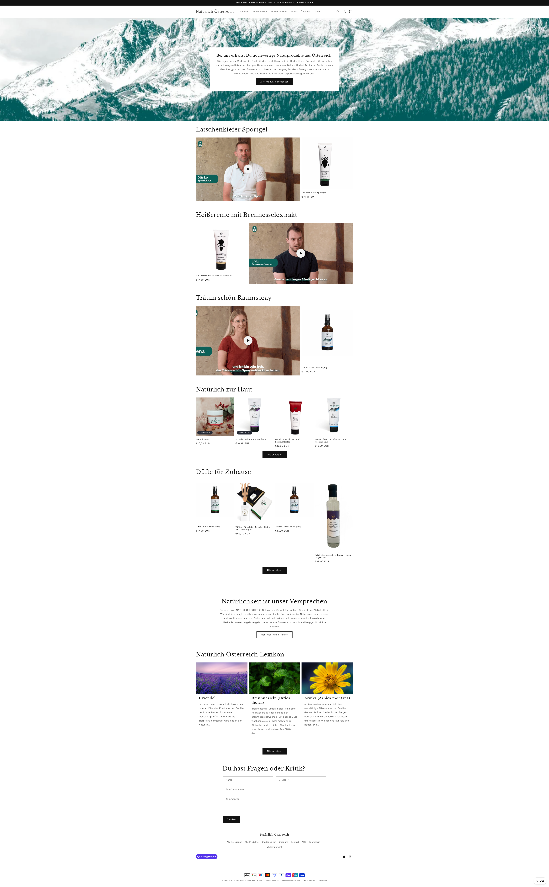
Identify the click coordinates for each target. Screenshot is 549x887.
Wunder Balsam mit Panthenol (251, 439)
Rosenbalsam (202, 439)
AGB (304, 842)
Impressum (314, 842)
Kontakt (295, 842)
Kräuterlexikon (268, 842)
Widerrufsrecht (274, 847)
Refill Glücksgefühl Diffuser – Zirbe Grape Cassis (333, 556)
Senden (231, 819)
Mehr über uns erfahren (274, 634)
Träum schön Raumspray (315, 367)
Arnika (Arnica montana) (327, 698)
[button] (338, 11)
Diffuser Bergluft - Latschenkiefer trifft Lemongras (252, 528)
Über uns (283, 842)
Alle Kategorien (234, 842)
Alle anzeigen (274, 454)
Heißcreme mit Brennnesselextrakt (213, 276)
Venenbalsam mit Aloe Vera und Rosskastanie (331, 440)
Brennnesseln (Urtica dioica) (270, 700)
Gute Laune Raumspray (208, 527)
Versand (312, 880)
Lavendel (207, 698)
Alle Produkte (252, 842)
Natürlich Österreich (237, 880)
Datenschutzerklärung (291, 880)
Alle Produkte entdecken (274, 81)
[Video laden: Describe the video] (301, 253)
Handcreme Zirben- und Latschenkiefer (287, 440)
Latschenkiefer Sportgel (314, 193)
